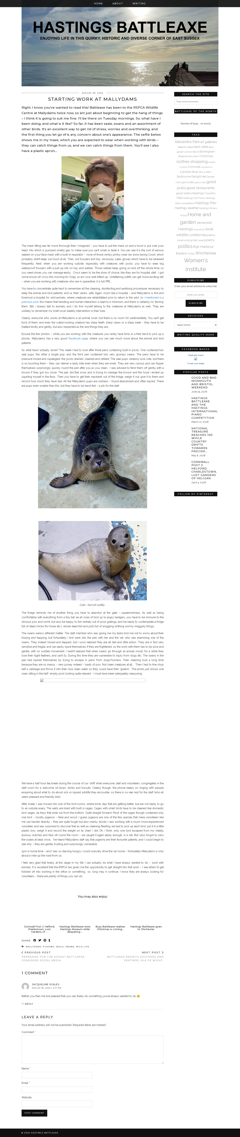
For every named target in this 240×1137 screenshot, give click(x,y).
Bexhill (196, 152)
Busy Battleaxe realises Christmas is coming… (110, 928)
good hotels (200, 182)
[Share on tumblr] (50, 940)
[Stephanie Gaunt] (195, 359)
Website (27, 1097)
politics (185, 246)
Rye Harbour (203, 247)
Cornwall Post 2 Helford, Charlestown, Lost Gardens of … (39, 929)
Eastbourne (184, 176)
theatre (181, 253)
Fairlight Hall (198, 176)
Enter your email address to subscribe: (196, 286)
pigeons (48, 946)
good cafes (188, 182)
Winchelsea (205, 253)
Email (26, 1082)
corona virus (189, 172)
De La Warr (205, 171)
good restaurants (201, 188)
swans (69, 946)
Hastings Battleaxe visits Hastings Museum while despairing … (75, 929)
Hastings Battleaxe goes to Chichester (146, 928)
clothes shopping (192, 161)
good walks (183, 193)
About (117, 3)
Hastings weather (187, 208)
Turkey (191, 253)
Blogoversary (185, 156)
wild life (82, 946)
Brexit (196, 156)
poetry (209, 240)
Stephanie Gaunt (195, 355)
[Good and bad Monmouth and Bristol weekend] (182, 380)
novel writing (184, 240)
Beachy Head (185, 146)
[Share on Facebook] (35, 940)
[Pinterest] (185, 509)
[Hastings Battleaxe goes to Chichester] (146, 912)
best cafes (201, 147)
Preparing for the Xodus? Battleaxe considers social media (53, 956)
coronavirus (206, 167)
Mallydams (33, 946)
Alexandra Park (187, 142)
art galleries (208, 142)
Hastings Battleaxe (44, 1133)
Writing (139, 3)
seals (60, 946)
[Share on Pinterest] (45, 940)
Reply (29, 1003)
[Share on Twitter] (40, 940)
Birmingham (207, 151)
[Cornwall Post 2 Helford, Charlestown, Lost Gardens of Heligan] (39, 912)
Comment (28, 1032)
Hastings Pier (205, 203)
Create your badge (195, 363)
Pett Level (198, 240)
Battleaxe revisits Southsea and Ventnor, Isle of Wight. (135, 956)
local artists (199, 229)
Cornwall (194, 166)
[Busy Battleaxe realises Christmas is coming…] (110, 912)
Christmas (206, 156)
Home (98, 3)
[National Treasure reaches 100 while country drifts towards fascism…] (182, 431)
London (195, 235)
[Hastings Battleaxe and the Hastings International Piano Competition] (182, 401)
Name (26, 1068)
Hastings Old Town (194, 197)
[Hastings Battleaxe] (120, 43)
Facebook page (78, 338)
